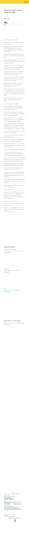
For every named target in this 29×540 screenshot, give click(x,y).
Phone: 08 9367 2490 (8, 493)
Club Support (6, 505)
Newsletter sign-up (18, 504)
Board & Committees (9, 502)
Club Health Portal (9, 506)
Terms (13, 518)
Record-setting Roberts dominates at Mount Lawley (14, 250)
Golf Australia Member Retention (12, 509)
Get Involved (6, 495)
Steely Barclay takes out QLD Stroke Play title (13, 289)
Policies (10, 518)
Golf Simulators (8, 498)
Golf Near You (7, 497)
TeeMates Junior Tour (9, 499)
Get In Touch (16, 503)
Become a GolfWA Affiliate (10, 507)
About (5, 500)
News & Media (7, 504)
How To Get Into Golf (9, 496)
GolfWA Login (17, 518)
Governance (7, 503)
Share (5, 21)
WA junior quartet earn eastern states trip (11, 270)
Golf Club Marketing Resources (12, 508)
